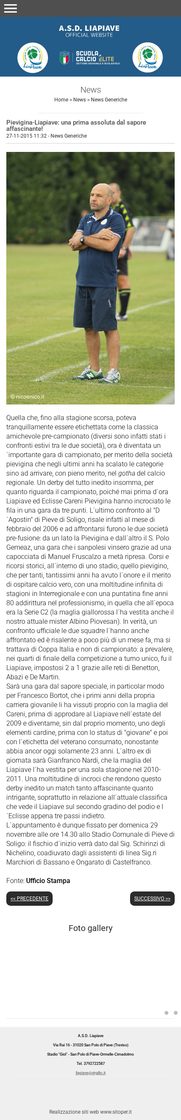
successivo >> (152, 899)
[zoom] (90, 402)
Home (61, 100)
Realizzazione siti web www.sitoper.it (90, 1112)
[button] (10, 8)
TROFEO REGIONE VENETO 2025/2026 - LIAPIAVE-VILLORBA (176, 1013)
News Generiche (109, 100)
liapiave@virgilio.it (91, 1073)
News (79, 100)
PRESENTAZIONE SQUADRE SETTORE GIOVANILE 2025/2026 (73, 997)
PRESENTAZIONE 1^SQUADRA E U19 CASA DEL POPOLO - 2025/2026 (166, 1013)
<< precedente (29, 899)
